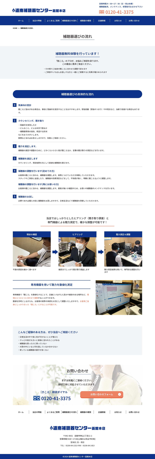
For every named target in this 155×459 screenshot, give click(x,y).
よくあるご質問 (53, 20)
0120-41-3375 (119, 12)
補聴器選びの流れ (69, 20)
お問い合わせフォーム (101, 394)
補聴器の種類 (85, 20)
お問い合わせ (134, 20)
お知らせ (118, 20)
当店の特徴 (37, 20)
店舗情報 (101, 20)
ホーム (21, 20)
